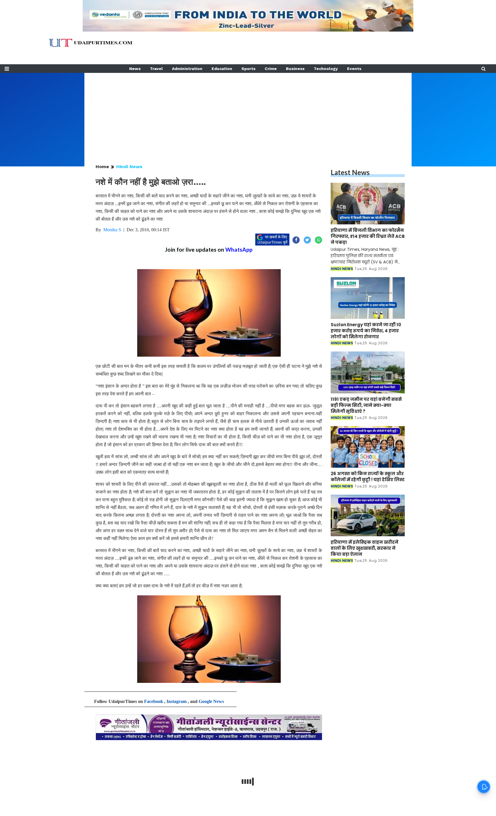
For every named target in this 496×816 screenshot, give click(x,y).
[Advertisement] (248, 113)
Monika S (112, 229)
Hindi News (129, 166)
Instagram (176, 701)
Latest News (350, 172)
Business (295, 68)
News (135, 68)
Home (102, 166)
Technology (326, 68)
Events (354, 68)
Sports (248, 68)
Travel (156, 68)
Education (222, 68)
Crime (271, 68)
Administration (187, 68)
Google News (211, 701)
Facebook (153, 701)
